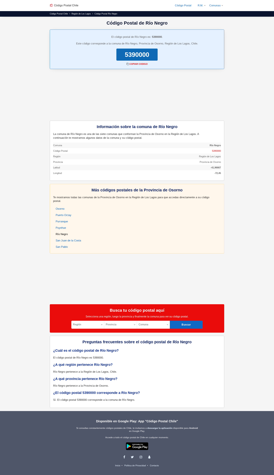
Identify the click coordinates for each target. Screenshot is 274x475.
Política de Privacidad (135, 465)
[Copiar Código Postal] (128, 64)
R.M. (200, 5)
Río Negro (62, 234)
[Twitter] (132, 457)
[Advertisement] (137, 95)
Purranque (62, 221)
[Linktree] (149, 457)
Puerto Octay (63, 215)
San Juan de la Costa (68, 240)
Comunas (215, 5)
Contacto (154, 465)
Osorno (60, 208)
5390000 (216, 150)
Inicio (117, 465)
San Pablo (62, 246)
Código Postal (183, 5)
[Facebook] (124, 457)
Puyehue (61, 227)
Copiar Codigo (138, 64)
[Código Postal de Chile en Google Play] (137, 446)
